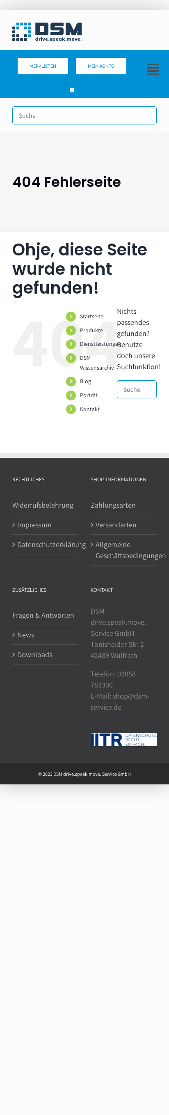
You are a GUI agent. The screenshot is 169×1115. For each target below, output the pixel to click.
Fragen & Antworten (43, 615)
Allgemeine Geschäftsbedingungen (124, 550)
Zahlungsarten (113, 505)
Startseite (91, 316)
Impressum (34, 524)
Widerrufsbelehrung (42, 505)
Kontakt (90, 409)
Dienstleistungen (100, 343)
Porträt (89, 395)
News (25, 634)
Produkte (91, 330)
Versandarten (116, 524)
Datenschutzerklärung (45, 544)
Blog (85, 381)
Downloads (34, 654)
